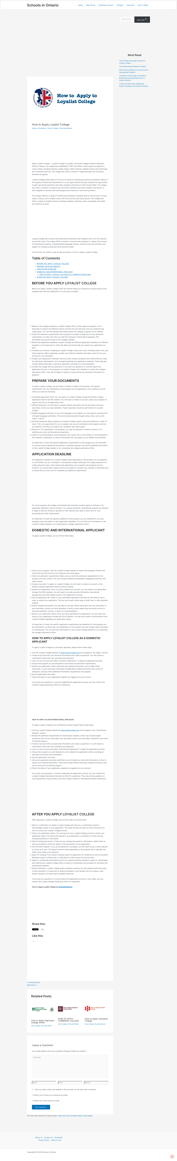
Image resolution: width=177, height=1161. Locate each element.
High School (90, 5)
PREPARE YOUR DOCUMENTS (49, 266)
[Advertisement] (70, 32)
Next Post (32, 985)
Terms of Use (56, 1140)
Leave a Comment (39, 128)
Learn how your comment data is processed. (75, 1116)
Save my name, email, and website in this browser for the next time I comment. (65, 1089)
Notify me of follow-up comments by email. (51, 1095)
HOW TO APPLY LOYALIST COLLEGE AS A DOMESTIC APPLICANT (65, 274)
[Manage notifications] (172, 1156)
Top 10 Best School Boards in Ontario (132, 66)
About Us (38, 1137)
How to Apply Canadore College (96, 1020)
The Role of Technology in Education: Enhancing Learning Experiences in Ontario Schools (132, 78)
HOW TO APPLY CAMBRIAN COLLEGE (68, 1020)
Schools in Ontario (42, 5)
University (130, 5)
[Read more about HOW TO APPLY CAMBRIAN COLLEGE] (70, 1009)
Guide (80, 5)
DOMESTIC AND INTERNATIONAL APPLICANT (55, 272)
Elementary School (106, 5)
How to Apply (143, 5)
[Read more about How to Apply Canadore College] (97, 1009)
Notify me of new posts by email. (47, 1101)
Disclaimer (58, 1137)
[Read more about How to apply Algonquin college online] (43, 1009)
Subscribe (141, 20)
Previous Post (33, 982)
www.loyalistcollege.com (70, 653)
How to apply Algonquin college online (42, 1021)
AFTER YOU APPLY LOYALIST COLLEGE (52, 277)
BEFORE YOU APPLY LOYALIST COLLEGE (53, 264)
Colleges (119, 5)
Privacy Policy (43, 1140)
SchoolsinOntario (65, 887)
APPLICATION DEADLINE (47, 269)
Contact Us (48, 1137)
